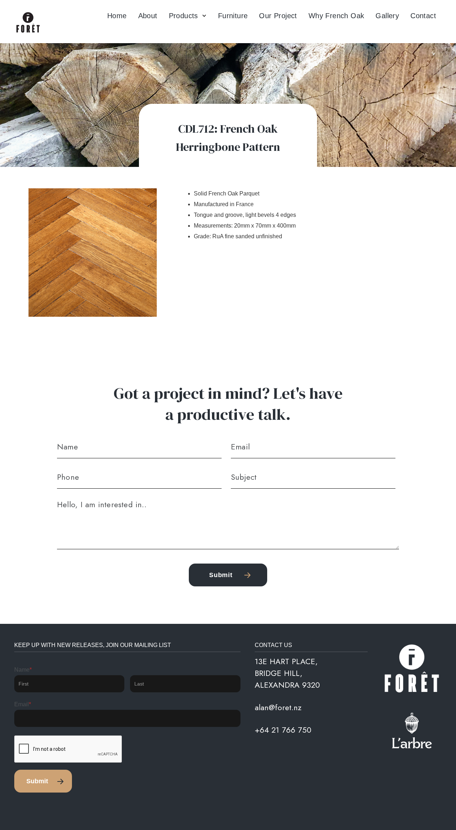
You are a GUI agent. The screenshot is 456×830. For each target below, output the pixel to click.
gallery (387, 16)
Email (22, 704)
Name (23, 670)
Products (183, 16)
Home (117, 16)
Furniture (233, 16)
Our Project (278, 16)
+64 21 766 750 (283, 729)
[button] (187, 15)
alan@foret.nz (278, 707)
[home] (28, 23)
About (147, 16)
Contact (423, 16)
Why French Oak (336, 16)
